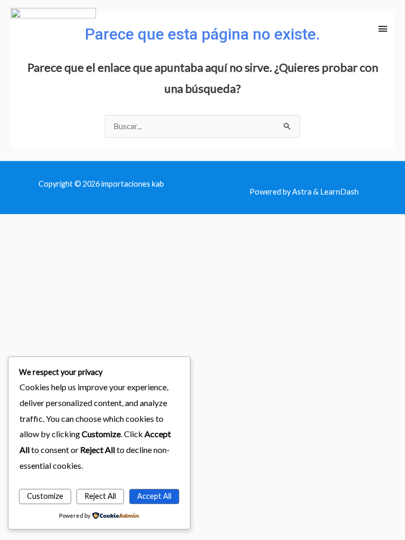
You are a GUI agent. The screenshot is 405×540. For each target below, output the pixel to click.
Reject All (100, 495)
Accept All (154, 495)
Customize (45, 495)
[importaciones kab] (53, 29)
